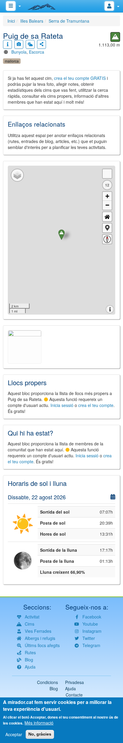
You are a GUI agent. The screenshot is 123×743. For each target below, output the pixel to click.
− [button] (107, 205)
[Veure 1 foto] (18, 44)
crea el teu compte (95, 405)
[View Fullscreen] (107, 173)
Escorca (36, 52)
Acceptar (13, 734)
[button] (107, 227)
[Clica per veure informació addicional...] (7, 44)
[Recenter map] (107, 216)
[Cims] (115, 37)
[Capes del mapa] (17, 175)
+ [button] (107, 196)
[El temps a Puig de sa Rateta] (30, 44)
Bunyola (19, 52)
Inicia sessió (61, 405)
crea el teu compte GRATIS (80, 78)
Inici (11, 21)
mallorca (12, 60)
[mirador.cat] (44, 5)
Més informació (38, 723)
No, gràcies (39, 734)
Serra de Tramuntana (69, 21)
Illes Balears (31, 21)
